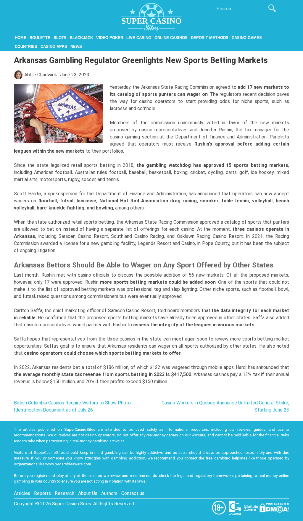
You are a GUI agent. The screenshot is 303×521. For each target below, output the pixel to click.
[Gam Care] (236, 507)
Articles (22, 493)
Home (20, 38)
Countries (26, 46)
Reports (42, 493)
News (76, 46)
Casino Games (247, 38)
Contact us (132, 493)
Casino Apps (54, 46)
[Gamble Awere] (252, 507)
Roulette (40, 38)
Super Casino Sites (71, 504)
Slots (60, 38)
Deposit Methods (209, 38)
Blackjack (81, 38)
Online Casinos (171, 38)
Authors (109, 493)
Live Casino (138, 38)
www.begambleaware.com (68, 464)
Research (64, 493)
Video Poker (109, 38)
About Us (87, 493)
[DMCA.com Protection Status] (274, 507)
